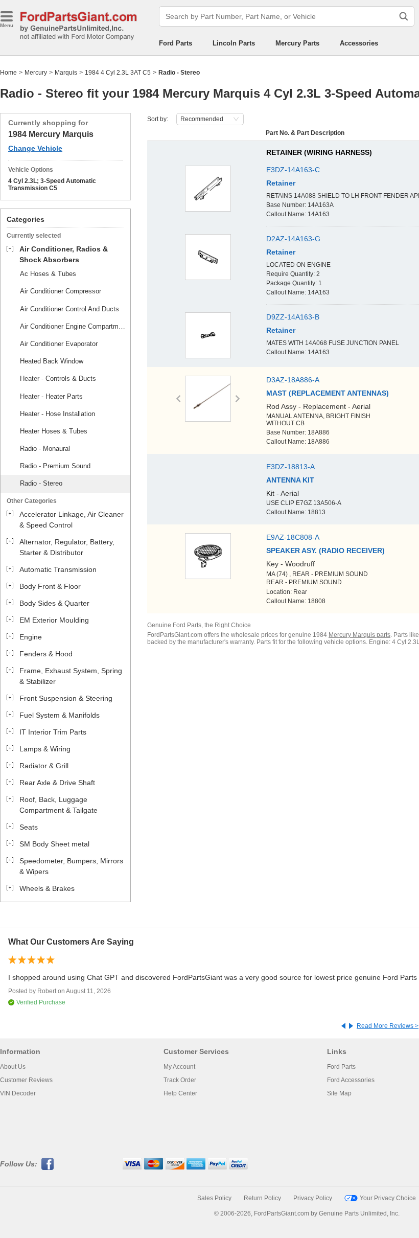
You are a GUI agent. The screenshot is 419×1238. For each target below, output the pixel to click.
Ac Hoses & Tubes (48, 274)
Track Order (180, 1080)
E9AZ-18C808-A (292, 537)
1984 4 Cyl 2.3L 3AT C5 (118, 72)
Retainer (280, 183)
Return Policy (262, 1198)
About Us (13, 1066)
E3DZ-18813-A (290, 467)
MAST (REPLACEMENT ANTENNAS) (327, 393)
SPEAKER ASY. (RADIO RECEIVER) (325, 550)
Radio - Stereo (41, 483)
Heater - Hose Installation (57, 414)
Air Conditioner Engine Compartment (73, 326)
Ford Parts (175, 43)
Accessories (359, 43)
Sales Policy (214, 1198)
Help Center (180, 1093)
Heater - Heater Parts (51, 396)
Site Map (339, 1093)
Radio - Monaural (45, 448)
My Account (179, 1066)
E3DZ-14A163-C (293, 170)
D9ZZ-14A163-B (292, 317)
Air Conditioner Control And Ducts (69, 309)
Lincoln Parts (234, 43)
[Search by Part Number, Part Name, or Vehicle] (404, 16)
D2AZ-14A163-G (293, 239)
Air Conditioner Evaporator (59, 344)
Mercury (36, 72)
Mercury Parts (297, 43)
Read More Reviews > (387, 1025)
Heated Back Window (51, 361)
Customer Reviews (26, 1080)
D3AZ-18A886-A (292, 380)
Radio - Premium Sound (55, 466)
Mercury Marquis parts (359, 634)
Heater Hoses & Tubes (53, 431)
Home (8, 72)
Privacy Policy (312, 1198)
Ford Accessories (351, 1080)
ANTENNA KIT (290, 480)
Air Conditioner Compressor (60, 291)
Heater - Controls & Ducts (58, 378)
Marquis (66, 72)
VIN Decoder (18, 1093)
